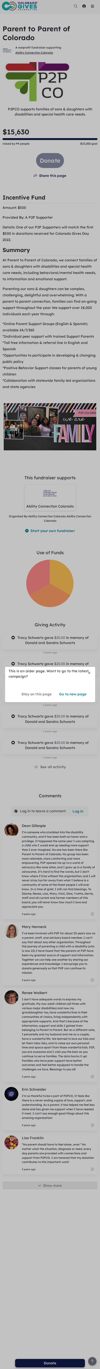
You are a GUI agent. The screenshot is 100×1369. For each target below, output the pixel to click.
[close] (89, 673)
